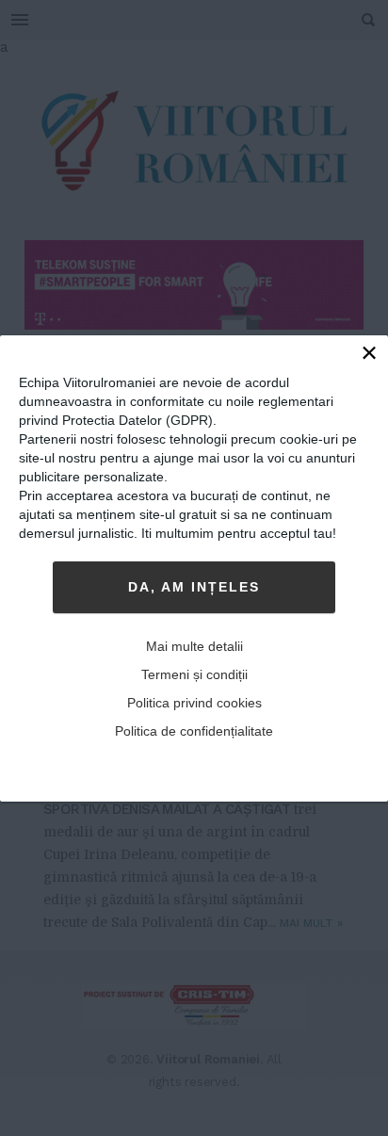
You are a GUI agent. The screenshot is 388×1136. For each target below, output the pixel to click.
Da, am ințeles (194, 586)
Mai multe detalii (194, 646)
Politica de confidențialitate (194, 730)
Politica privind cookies (194, 702)
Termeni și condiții (194, 674)
